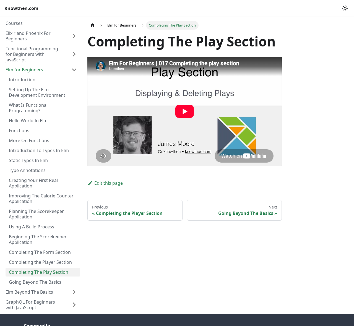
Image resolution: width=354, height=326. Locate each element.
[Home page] (92, 25)
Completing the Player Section (40, 262)
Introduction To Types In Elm (39, 150)
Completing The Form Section (40, 252)
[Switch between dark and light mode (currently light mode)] (345, 8)
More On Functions (29, 140)
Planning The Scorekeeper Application (36, 214)
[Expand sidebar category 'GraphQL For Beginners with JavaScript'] (74, 305)
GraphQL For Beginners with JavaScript (30, 305)
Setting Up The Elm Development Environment (37, 92)
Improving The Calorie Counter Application (41, 198)
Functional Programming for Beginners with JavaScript (32, 54)
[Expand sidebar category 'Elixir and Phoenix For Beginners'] (74, 36)
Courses (14, 23)
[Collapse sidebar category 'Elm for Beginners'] (74, 69)
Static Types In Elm (28, 160)
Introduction (22, 80)
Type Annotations (27, 170)
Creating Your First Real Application (33, 183)
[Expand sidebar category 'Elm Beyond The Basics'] (74, 292)
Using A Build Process (31, 227)
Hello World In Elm (28, 121)
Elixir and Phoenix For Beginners (28, 36)
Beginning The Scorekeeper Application (38, 239)
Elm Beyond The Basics (29, 292)
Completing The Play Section (38, 272)
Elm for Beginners (24, 70)
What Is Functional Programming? (28, 108)
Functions (19, 130)
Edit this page (108, 183)
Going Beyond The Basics (35, 282)
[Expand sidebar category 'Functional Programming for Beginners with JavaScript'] (74, 54)
